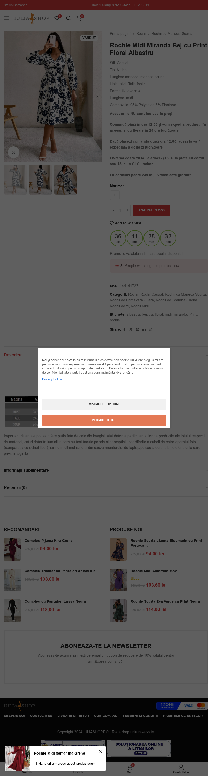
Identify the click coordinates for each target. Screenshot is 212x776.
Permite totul (104, 420)
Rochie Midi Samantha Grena (59, 753)
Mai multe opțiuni (104, 404)
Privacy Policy (52, 379)
